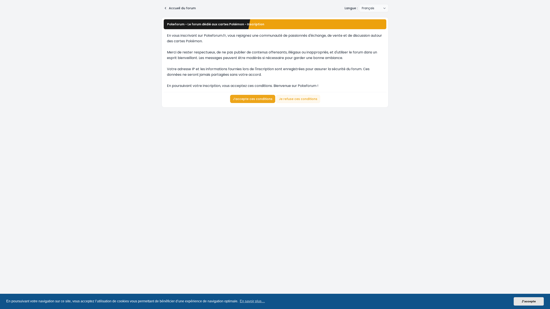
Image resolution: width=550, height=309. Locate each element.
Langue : (351, 8)
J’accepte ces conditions (252, 99)
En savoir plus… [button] (252, 301)
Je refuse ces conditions (298, 99)
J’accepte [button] (529, 301)
